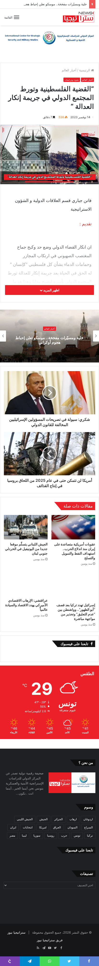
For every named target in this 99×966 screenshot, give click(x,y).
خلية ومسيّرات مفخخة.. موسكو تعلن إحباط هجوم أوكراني (49, 4)
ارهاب (73, 819)
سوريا (36, 835)
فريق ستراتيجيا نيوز (49, 940)
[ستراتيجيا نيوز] (78, 17)
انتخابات (27, 827)
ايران (13, 827)
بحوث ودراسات (72, 80)
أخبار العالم (69, 70)
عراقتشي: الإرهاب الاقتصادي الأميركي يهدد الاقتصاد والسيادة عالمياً (26, 604)
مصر (12, 835)
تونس (77, 835)
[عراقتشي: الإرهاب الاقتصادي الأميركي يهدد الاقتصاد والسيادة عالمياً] (26, 583)
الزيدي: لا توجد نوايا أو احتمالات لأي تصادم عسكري (49, 340)
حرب (64, 835)
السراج (88, 827)
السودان (72, 827)
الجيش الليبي (25, 819)
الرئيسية (85, 70)
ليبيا (24, 835)
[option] (49, 336)
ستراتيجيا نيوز (16, 932)
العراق (57, 827)
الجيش (43, 819)
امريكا (42, 827)
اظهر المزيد (51, 290)
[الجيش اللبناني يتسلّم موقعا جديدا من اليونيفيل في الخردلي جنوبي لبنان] (26, 527)
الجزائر (58, 819)
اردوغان (88, 819)
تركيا (90, 835)
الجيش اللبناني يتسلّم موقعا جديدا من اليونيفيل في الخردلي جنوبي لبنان (26, 548)
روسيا (50, 835)
